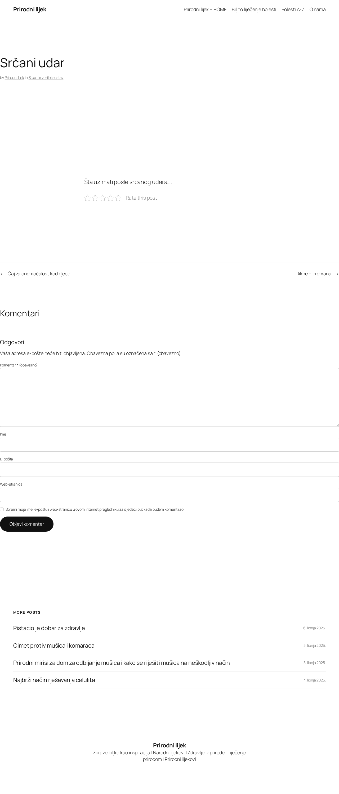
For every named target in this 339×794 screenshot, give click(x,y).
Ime (3, 434)
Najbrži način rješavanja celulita (54, 680)
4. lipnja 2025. (315, 680)
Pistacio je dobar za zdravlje (49, 628)
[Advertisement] (159, 135)
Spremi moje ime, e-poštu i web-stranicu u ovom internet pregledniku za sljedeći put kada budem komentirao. (95, 509)
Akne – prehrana (314, 273)
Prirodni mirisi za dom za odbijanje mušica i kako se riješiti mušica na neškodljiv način (121, 663)
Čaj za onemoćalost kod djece (39, 273)
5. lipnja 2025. (315, 645)
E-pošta (6, 458)
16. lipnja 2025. (314, 627)
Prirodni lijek (29, 9)
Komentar (19, 364)
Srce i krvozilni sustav (46, 77)
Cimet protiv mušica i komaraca (54, 645)
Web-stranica (11, 484)
